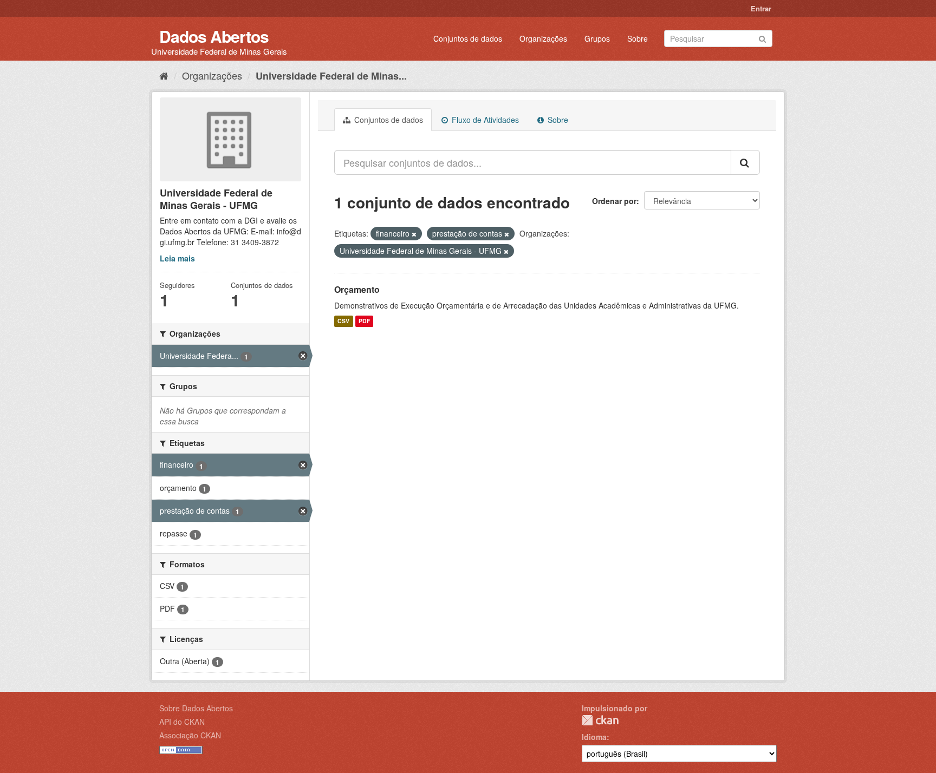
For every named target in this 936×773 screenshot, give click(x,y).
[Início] (163, 75)
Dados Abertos (214, 36)
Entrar (761, 8)
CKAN (600, 720)
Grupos (597, 38)
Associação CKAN (190, 735)
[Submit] (762, 37)
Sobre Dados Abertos (196, 708)
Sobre (637, 38)
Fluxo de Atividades (484, 119)
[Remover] (414, 234)
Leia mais (177, 258)
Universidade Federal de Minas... (331, 76)
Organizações (543, 38)
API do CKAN (182, 721)
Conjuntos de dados (467, 38)
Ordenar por (614, 200)
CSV (343, 321)
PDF (364, 321)
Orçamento (357, 289)
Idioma (594, 736)
